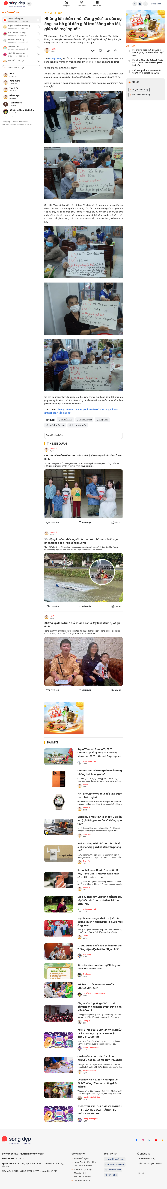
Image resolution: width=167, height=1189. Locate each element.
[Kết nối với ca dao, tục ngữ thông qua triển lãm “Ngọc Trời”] (58, 971)
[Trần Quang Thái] (79, 762)
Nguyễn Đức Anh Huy (91, 1097)
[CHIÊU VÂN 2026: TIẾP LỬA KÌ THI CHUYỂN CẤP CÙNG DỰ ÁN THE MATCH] (58, 1065)
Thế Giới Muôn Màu (82, 1176)
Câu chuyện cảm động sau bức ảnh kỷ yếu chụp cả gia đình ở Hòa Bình (83, 457)
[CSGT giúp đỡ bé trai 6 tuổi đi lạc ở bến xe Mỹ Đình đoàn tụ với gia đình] (83, 661)
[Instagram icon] (142, 1140)
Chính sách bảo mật (24, 124)
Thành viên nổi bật (15, 67)
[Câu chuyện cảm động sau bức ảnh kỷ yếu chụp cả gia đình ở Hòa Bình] (83, 493)
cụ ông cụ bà (85, 419)
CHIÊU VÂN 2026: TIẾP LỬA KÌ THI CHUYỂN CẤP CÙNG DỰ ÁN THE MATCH (99, 1058)
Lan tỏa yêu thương (141, 94)
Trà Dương (87, 954)
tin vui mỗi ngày (78, 425)
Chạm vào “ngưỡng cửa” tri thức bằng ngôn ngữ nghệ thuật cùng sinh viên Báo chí (99, 1007)
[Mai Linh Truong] (79, 1071)
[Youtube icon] (156, 1140)
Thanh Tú (53, 448)
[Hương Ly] (79, 1022)
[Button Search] (29, 4)
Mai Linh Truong (89, 1070)
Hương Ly (86, 1021)
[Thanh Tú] (46, 449)
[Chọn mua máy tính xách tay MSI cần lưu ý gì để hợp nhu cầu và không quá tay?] (58, 827)
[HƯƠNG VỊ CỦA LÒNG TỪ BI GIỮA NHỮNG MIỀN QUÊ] (58, 990)
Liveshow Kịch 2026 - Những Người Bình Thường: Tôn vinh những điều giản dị (97, 1083)
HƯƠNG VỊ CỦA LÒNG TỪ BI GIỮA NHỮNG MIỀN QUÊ (95, 986)
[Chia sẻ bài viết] (134, 3)
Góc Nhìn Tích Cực (82, 1180)
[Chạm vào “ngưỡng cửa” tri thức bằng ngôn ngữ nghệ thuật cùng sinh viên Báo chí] (58, 1013)
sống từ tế (103, 419)
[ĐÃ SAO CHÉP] (108, 51)
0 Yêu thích (54, 523)
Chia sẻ (118, 523)
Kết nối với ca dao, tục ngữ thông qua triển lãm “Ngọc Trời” (99, 966)
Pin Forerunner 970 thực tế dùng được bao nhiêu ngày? (99, 795)
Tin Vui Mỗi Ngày (81, 1158)
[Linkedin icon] (149, 1140)
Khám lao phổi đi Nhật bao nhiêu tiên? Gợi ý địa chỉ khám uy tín (146, 71)
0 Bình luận (86, 523)
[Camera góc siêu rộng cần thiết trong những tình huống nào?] (58, 779)
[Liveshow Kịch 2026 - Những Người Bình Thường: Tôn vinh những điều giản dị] (58, 1090)
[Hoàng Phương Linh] (79, 1048)
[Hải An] (46, 617)
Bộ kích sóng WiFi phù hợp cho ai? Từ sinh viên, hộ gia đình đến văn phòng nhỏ (99, 847)
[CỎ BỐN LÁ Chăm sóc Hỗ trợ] (79, 994)
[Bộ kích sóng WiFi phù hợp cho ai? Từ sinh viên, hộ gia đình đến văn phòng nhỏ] (58, 853)
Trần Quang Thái (89, 761)
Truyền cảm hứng (140, 89)
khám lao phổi (114, 1169)
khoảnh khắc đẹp (56, 425)
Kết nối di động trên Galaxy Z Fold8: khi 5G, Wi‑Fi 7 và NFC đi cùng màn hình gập (147, 62)
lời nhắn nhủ (66, 419)
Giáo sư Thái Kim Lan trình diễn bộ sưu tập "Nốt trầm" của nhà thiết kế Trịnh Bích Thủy (99, 900)
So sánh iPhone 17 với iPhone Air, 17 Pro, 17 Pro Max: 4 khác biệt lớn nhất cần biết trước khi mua (98, 873)
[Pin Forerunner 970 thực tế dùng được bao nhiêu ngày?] (58, 802)
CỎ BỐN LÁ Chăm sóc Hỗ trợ (94, 993)
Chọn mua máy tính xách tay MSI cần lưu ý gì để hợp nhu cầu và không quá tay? (99, 820)
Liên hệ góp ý (6, 122)
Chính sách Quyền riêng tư (149, 1163)
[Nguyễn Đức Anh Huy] (79, 1098)
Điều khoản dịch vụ (146, 1158)
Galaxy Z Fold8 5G (115, 1164)
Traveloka (112, 1175)
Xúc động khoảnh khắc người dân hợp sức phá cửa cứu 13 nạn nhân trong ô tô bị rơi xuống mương (81, 541)
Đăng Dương (88, 834)
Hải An (53, 49)
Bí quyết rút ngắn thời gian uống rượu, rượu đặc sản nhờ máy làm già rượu (148, 52)
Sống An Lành (79, 1173)
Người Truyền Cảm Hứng (84, 1162)
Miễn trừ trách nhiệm (20, 122)
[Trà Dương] (79, 955)
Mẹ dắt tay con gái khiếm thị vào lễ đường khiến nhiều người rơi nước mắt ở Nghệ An (100, 922)
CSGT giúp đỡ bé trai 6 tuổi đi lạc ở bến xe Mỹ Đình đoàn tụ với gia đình (82, 624)
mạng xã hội (55, 58)
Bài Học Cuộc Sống (82, 1169)
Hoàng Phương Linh (91, 1047)
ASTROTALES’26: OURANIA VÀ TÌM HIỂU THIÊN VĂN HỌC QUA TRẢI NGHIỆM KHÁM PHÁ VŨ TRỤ (99, 1033)
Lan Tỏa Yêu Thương (82, 1165)
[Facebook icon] (136, 1140)
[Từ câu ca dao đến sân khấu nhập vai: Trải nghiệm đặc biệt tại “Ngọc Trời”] (58, 951)
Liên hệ (140, 1173)
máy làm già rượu (115, 1159)
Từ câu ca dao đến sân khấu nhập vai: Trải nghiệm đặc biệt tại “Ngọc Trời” (99, 947)
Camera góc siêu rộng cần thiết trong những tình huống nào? (99, 772)
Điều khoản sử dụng (9, 124)
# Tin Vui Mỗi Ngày (53, 13)
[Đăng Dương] (79, 835)
